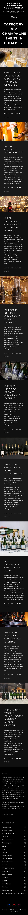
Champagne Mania (18, 909)
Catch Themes (14, 911)
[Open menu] (14, 17)
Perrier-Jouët (6, 871)
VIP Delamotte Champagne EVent (12, 566)
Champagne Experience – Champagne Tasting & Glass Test (13, 78)
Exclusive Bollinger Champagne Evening (12, 637)
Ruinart (4, 880)
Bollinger (5, 836)
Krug (3, 849)
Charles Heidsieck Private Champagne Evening (12, 392)
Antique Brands (7, 830)
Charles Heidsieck (7, 840)
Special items (6, 884)
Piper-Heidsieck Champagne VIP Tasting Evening (12, 224)
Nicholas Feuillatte (8, 868)
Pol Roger (5, 877)
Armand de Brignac (8, 833)
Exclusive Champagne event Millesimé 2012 (13, 469)
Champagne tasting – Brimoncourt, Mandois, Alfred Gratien (13, 718)
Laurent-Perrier (7, 855)
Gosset (4, 846)
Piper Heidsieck (7, 874)
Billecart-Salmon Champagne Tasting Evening (12, 316)
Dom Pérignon (6, 843)
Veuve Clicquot (7, 890)
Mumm (4, 865)
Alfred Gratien (6, 827)
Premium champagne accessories (14, 5)
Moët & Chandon (7, 862)
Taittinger (5, 887)
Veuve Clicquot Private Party (13, 149)
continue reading (12, 113)
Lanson (4, 852)
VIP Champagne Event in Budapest (13, 893)
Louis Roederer (7, 858)
